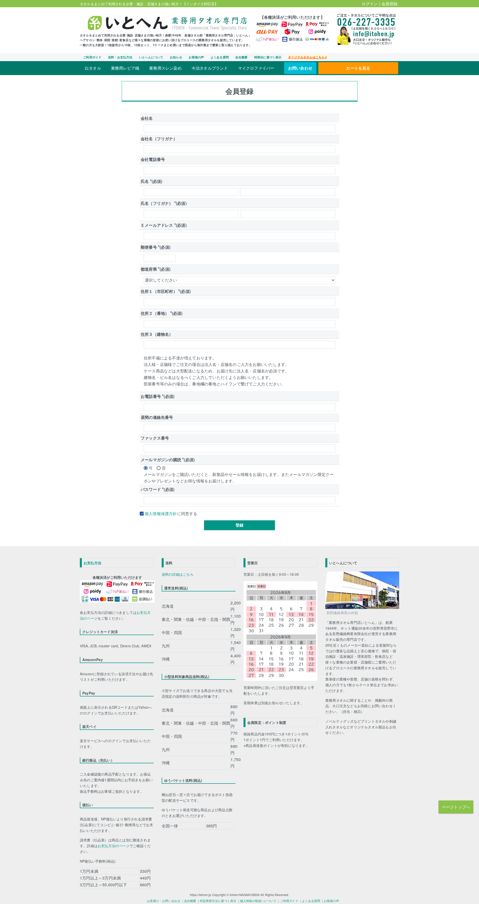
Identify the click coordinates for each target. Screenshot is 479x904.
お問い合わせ (300, 68)
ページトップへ (456, 807)
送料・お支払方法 (120, 57)
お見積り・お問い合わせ (163, 901)
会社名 (147, 118)
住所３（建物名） (157, 334)
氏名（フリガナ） (164, 203)
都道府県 (155, 269)
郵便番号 (155, 247)
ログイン (370, 3)
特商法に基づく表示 (268, 57)
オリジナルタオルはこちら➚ (307, 57)
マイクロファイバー (256, 68)
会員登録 (389, 3)
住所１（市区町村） (166, 291)
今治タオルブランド (210, 68)
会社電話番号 (153, 159)
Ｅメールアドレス (164, 225)
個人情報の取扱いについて (258, 901)
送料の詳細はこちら (178, 574)
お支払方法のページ (113, 845)
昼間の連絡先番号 (157, 417)
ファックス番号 (155, 438)
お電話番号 (157, 396)
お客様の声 (196, 57)
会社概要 (241, 57)
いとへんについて (151, 57)
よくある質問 (220, 57)
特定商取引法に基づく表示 (218, 901)
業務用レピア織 (125, 68)
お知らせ (176, 57)
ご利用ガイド (92, 57)
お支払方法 (92, 562)
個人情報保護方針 (161, 513)
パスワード (157, 489)
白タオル (93, 68)
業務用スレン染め (165, 68)
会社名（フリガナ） (159, 138)
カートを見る (358, 68)
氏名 (151, 181)
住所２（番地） (162, 313)
